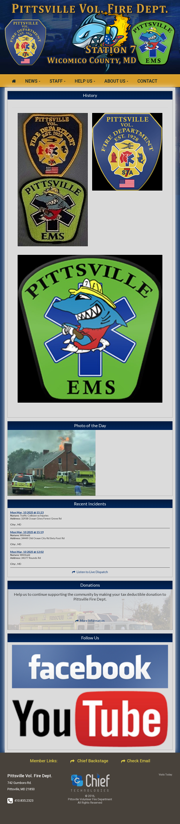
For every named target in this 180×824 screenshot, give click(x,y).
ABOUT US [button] (115, 81)
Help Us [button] (84, 81)
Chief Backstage (92, 760)
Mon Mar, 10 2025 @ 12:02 (27, 551)
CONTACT (147, 81)
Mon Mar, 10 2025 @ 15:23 (27, 512)
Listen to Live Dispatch (92, 572)
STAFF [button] (57, 81)
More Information (92, 620)
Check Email (138, 760)
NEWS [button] (31, 81)
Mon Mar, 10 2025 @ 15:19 (27, 532)
